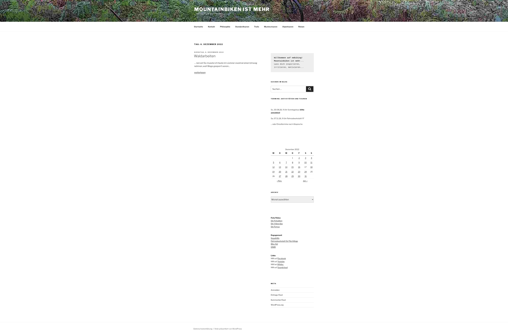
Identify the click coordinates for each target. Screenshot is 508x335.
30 (299, 176)
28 (286, 176)
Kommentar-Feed (278, 300)
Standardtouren (242, 27)
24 (305, 172)
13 (280, 167)
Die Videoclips (277, 223)
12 (274, 167)
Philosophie (225, 27)
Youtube (281, 261)
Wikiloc (280, 264)
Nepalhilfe (275, 238)
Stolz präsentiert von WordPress (228, 329)
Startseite (198, 27)
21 (286, 172)
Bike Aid (274, 244)
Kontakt (211, 27)
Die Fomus (275, 227)
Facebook (282, 258)
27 (280, 176)
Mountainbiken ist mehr (232, 9)
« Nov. (279, 181)
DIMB (273, 247)
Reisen (301, 27)
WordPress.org (277, 305)
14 (286, 167)
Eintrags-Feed (277, 295)
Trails (256, 27)
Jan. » (305, 181)
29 (292, 176)
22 (292, 172)
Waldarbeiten (205, 56)
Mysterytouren (270, 27)
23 (299, 172)
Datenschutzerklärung (202, 329)
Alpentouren (287, 27)
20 (280, 172)
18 (311, 167)
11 (311, 162)
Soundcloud (283, 267)
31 (306, 176)
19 (273, 172)
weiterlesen (200, 72)
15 (292, 167)
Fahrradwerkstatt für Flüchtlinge (284, 241)
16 (299, 167)
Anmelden (275, 290)
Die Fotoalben (276, 221)
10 (305, 162)
